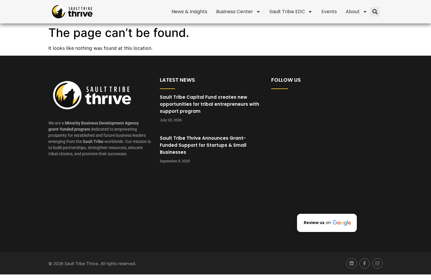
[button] (375, 12)
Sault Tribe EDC (287, 11)
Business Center (234, 11)
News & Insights (189, 11)
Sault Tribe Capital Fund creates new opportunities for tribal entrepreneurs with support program (209, 104)
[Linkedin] (351, 263)
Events (329, 11)
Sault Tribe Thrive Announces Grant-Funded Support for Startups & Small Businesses (203, 145)
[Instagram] (377, 263)
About (353, 11)
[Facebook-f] (364, 263)
